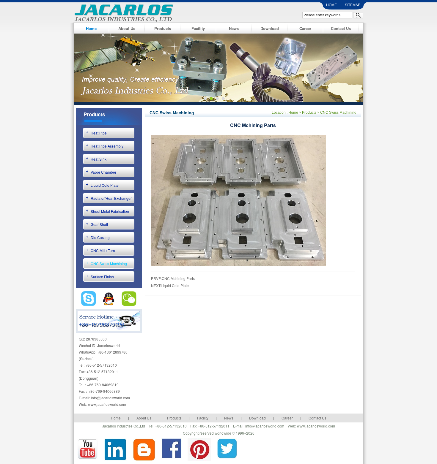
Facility (198, 28)
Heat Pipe (99, 132)
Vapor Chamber (103, 172)
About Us (126, 28)
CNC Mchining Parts (178, 278)
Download (269, 28)
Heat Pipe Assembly (107, 145)
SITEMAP (352, 4)
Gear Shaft (99, 224)
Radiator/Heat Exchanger (111, 198)
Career (305, 28)
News (234, 28)
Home (91, 28)
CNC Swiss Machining (109, 263)
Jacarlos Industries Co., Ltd (122, 12)
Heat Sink (98, 158)
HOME (331, 4)
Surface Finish (102, 276)
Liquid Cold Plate (105, 185)
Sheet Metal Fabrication (110, 211)
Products (162, 28)
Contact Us (341, 28)
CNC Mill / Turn (103, 250)
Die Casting (100, 237)
